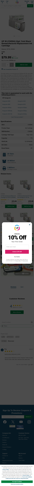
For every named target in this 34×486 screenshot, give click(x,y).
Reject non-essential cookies (17, 484)
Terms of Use (25, 260)
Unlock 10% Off (17, 251)
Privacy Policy (6, 469)
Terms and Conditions (27, 477)
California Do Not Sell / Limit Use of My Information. (17, 478)
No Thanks (17, 256)
